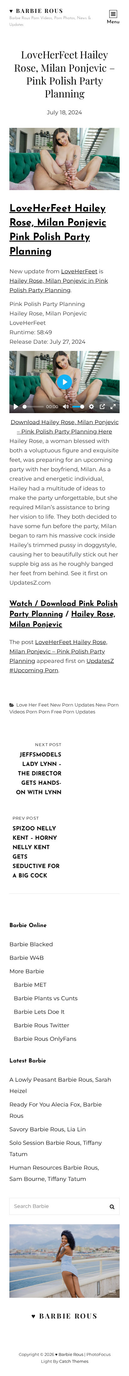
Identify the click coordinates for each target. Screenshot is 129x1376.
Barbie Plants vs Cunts (46, 998)
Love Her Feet (32, 705)
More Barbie (26, 971)
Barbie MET (30, 984)
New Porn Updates (72, 705)
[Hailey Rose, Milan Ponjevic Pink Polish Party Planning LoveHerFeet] (64, 159)
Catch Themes (73, 1361)
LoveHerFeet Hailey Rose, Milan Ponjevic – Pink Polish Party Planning (58, 651)
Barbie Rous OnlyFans (45, 1038)
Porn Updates (79, 712)
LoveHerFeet (79, 271)
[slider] (33, 407)
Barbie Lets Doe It (39, 1011)
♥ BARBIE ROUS (64, 1315)
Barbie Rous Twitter (41, 1025)
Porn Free (50, 712)
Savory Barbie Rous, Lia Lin (47, 1129)
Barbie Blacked (31, 944)
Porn (31, 712)
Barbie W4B (26, 957)
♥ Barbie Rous (36, 10)
